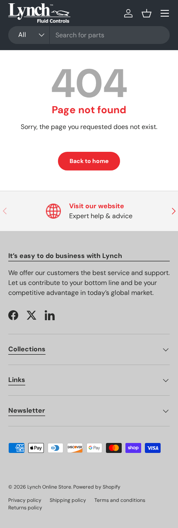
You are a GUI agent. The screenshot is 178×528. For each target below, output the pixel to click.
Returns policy (25, 507)
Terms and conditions (119, 500)
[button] (146, 13)
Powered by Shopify (96, 487)
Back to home (89, 161)
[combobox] (89, 35)
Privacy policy (24, 500)
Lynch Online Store (49, 487)
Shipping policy (68, 500)
